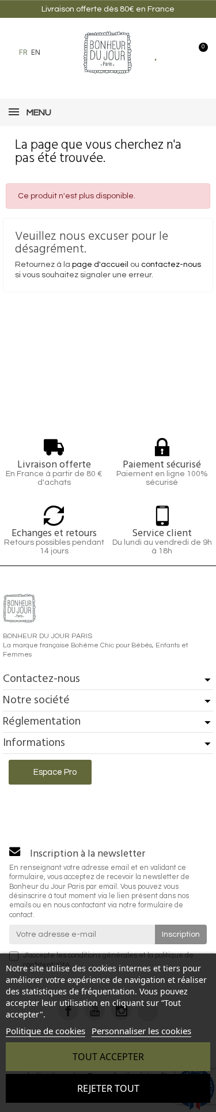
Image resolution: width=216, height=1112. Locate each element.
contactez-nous (171, 265)
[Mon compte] (177, 52)
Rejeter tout (108, 1088)
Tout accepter (108, 1056)
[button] (55, 52)
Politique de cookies (45, 1030)
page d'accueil (100, 265)
